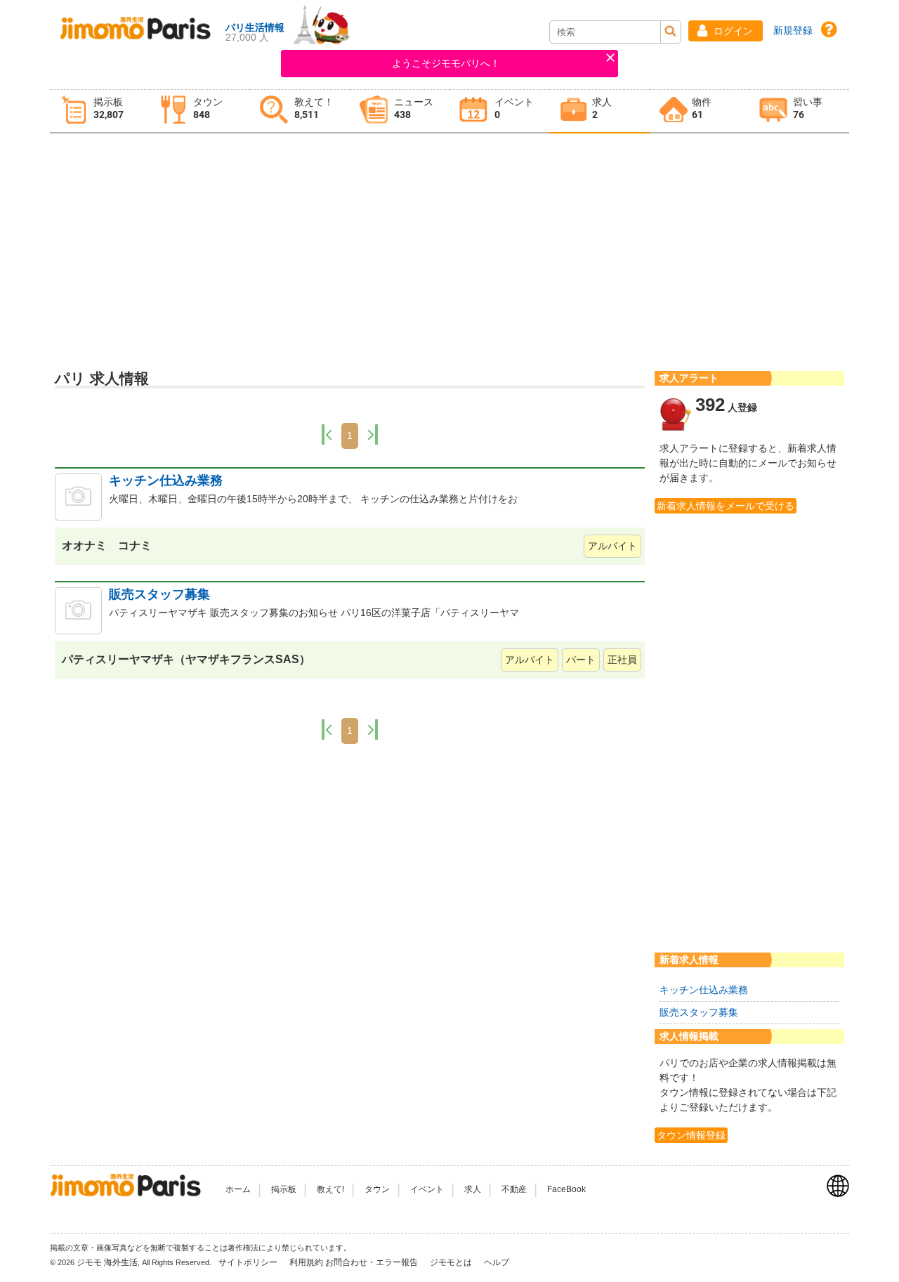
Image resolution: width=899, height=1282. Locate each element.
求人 (472, 1189)
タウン (377, 1189)
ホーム (238, 1189)
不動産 (514, 1189)
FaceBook (566, 1189)
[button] (725, 30)
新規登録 (793, 30)
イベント (427, 1189)
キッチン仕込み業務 (166, 480)
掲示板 (283, 1189)
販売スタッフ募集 (159, 594)
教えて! (330, 1189)
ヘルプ (496, 1262)
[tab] (100, 111)
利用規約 (306, 1262)
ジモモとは (452, 1262)
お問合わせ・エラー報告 (372, 1262)
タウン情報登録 (691, 1135)
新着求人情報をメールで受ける (725, 505)
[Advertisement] (449, 246)
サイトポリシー (249, 1262)
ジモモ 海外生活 (107, 1262)
